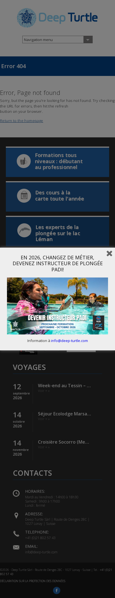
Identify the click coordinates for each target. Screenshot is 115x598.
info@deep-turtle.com (69, 340)
